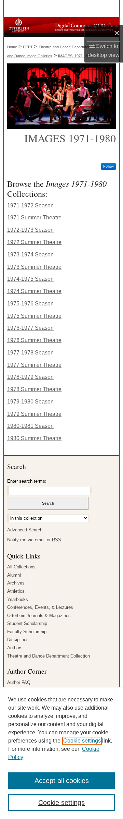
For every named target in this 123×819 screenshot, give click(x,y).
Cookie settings (82, 741)
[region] (61, 753)
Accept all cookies (62, 780)
